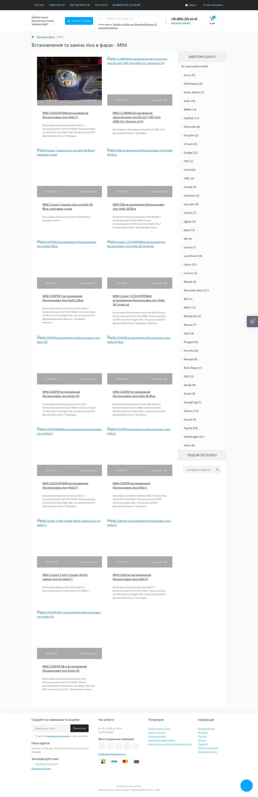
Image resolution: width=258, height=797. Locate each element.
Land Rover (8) (193, 256)
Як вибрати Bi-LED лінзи (126, 5)
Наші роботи (57, 5)
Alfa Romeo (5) (193, 83)
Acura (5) (189, 75)
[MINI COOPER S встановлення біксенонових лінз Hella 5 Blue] (69, 243)
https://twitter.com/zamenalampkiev (127, 746)
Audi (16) (189, 101)
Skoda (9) (190, 385)
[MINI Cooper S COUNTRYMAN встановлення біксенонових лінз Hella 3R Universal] (139, 243)
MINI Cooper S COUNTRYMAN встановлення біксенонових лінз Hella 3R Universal (139, 300)
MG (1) (188, 299)
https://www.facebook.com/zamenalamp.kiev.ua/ (118, 746)
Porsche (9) (191, 350)
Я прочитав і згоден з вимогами (61, 736)
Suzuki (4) (190, 419)
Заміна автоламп (157, 736)
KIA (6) (188, 238)
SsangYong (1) (192, 402)
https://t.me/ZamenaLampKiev (135, 746)
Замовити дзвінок (180, 22)
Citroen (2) (190, 144)
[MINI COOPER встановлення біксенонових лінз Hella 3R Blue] (139, 339)
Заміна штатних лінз (159, 728)
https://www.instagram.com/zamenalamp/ (110, 746)
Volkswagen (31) (194, 436)
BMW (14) (190, 109)
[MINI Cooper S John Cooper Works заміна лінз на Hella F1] (69, 522)
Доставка (203, 732)
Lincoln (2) (190, 273)
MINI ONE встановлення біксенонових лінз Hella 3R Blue (138, 207)
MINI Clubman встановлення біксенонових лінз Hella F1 (132, 577)
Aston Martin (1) (194, 92)
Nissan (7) (190, 324)
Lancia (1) (190, 247)
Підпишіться (79, 728)
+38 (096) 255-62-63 (184, 19)
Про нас (39, 5)
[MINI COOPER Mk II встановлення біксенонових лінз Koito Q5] (69, 614)
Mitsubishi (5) (192, 316)
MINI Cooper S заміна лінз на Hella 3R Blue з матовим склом (67, 207)
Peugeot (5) (191, 342)
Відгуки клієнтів (80, 5)
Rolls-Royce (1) (193, 368)
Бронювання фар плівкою (161, 740)
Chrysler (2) (191, 135)
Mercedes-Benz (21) (196, 290)
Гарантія (202, 744)
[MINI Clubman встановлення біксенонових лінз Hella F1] (139, 522)
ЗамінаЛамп (135, 786)
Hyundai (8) (191, 204)
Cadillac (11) (191, 118)
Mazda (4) (190, 281)
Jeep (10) (189, 230)
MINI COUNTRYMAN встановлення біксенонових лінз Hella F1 (65, 115)
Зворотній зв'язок (207, 751)
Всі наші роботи (46, 36)
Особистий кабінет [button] (213, 5)
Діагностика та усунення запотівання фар (170, 744)
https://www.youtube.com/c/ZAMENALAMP (101, 746)
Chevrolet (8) (192, 126)
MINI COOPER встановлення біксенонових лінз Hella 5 (131, 485)
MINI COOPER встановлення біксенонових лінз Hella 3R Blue (134, 394)
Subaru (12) (191, 411)
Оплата (202, 740)
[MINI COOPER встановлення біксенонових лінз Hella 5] (139, 431)
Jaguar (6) (190, 221)
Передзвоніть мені (41, 768)
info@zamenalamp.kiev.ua (111, 754)
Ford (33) (189, 169)
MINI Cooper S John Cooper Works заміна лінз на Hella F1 (65, 577)
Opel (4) (189, 333)
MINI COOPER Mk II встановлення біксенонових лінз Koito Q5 (64, 669)
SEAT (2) (189, 376)
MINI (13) (190, 307)
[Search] (102, 18)
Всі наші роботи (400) (194, 66)
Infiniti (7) (190, 213)
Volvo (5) (189, 445)
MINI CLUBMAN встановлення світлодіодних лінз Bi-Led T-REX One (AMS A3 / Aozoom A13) (137, 117)
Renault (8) (190, 359)
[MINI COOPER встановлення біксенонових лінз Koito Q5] (69, 339)
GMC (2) (189, 178)
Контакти (101, 5)
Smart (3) (189, 393)
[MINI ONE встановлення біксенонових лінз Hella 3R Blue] (139, 152)
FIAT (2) (188, 161)
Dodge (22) (191, 152)
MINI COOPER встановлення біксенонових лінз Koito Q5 (61, 394)
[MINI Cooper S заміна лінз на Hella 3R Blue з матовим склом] (69, 152)
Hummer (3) (191, 195)
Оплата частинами (208, 747)
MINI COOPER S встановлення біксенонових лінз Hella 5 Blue (62, 298)
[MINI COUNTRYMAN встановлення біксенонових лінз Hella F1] (69, 78)
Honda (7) (190, 187)
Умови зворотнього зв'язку (58, 736)
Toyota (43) (191, 428)
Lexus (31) (190, 264)
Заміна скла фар (156, 732)
